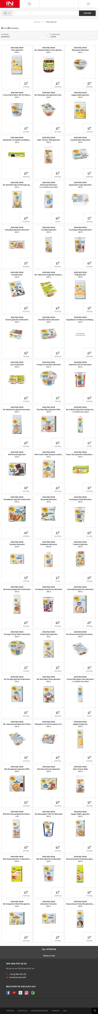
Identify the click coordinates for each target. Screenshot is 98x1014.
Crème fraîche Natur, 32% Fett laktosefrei (18, 95)
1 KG (17, 816)
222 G (17, 457)
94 (59, 847)
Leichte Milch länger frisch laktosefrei (80, 679)
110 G (49, 861)
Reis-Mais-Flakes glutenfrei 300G (48, 409)
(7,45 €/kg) (58, 401)
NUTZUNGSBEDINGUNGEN (39, 1010)
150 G (80, 142)
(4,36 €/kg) (89, 221)
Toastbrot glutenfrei (80, 544)
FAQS (64, 1010)
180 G (80, 232)
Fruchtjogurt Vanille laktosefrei (80, 499)
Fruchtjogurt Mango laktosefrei (80, 230)
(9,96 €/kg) (89, 86)
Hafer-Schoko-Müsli (80, 769)
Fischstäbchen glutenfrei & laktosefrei (17, 499)
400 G (48, 142)
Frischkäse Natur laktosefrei (80, 140)
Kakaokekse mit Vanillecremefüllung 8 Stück (19, 140)
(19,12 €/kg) (57, 131)
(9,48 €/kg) (57, 176)
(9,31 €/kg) (89, 940)
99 (27, 262)
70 (90, 442)
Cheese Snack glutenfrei (48, 634)
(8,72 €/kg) (26, 131)
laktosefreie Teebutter (49, 904)
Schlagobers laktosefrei (48, 544)
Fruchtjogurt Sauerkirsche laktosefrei (48, 589)
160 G (80, 906)
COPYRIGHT (55, 1010)
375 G (17, 681)
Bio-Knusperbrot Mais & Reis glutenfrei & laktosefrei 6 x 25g (24, 904)
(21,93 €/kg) (89, 491)
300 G (48, 232)
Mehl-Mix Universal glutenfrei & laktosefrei (18, 814)
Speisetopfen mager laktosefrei (80, 185)
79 (59, 83)
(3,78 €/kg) (26, 86)
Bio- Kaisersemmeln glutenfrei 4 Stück (17, 724)
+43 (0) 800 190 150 (17, 974)
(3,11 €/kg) (89, 266)
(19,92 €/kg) (26, 176)
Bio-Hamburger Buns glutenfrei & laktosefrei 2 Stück (53, 95)
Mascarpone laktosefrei (80, 50)
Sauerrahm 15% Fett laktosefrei (80, 365)
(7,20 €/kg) (26, 581)
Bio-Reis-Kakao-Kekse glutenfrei (48, 679)
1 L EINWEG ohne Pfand (80, 412)
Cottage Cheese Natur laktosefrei (48, 365)
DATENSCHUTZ (22, 1010)
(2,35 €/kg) (57, 850)
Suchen (87, 13)
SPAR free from (17, 48)
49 (90, 83)
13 (27, 757)
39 (59, 128)
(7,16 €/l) (57, 581)
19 (27, 937)
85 (59, 307)
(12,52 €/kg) (26, 761)
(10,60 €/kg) (89, 176)
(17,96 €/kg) (26, 536)
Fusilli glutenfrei (80, 275)
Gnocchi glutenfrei (17, 365)
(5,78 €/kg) (89, 895)
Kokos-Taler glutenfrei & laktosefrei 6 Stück (82, 454)
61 (90, 712)
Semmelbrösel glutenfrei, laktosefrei (80, 589)
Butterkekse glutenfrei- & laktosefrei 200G (18, 859)
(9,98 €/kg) (89, 806)
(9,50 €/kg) (89, 626)
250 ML (48, 547)
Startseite (37, 22)
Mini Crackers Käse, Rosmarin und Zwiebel (50, 454)
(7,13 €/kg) (89, 581)
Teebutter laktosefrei (17, 544)
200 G (48, 52)
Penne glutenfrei (17, 50)
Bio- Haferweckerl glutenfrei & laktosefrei (50, 275)
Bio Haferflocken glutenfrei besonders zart (18, 409)
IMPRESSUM (10, 1010)
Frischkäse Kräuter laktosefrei (48, 320)
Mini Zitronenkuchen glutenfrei (48, 769)
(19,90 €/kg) (26, 266)
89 (27, 83)
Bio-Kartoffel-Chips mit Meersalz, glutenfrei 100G (21, 185)
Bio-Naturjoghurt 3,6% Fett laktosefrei (49, 814)
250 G (80, 52)
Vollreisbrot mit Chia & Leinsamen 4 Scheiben (51, 724)
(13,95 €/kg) (57, 86)
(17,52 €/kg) (26, 491)
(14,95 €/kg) (26, 895)
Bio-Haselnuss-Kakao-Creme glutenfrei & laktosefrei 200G (56, 50)
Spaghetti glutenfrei (80, 724)
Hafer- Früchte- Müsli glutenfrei (48, 140)
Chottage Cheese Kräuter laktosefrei (17, 634)
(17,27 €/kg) (26, 311)
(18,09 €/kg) (57, 895)
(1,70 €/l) (89, 446)
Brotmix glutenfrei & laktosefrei (17, 320)
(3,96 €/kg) (89, 401)
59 (90, 173)
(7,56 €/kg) (89, 850)
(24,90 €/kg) (26, 221)
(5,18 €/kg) (26, 626)
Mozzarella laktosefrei (49, 499)
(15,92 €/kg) (57, 536)
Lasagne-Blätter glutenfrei (80, 814)
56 (90, 262)
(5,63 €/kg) (57, 266)
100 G (17, 187)
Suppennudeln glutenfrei (80, 95)
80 (27, 577)
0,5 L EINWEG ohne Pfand (49, 187)
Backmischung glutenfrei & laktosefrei (17, 589)
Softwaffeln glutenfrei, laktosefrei (17, 230)
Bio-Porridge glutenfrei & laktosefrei (17, 679)
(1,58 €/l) (57, 221)
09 (27, 128)
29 (90, 487)
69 (58, 262)
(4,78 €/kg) (26, 401)
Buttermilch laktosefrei (48, 185)
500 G (17, 52)
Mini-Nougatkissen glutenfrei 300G (17, 769)
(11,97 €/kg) (57, 446)
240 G (48, 277)
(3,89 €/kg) (26, 850)
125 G (17, 97)
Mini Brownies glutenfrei (17, 454)
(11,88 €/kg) (57, 311)
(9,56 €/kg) (57, 761)
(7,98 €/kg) (26, 356)
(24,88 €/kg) (57, 671)
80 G (48, 636)
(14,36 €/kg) (57, 716)
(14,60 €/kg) (26, 940)
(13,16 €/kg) (89, 671)
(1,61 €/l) (89, 716)
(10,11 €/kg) (26, 716)
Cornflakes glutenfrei (48, 230)
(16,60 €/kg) (89, 356)
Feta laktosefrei (17, 275)
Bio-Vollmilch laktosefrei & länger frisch (80, 409)
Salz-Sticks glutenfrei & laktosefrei (48, 859)
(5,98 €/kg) (26, 446)
